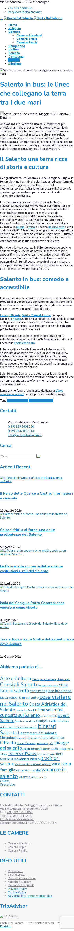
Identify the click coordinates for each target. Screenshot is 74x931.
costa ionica (24, 710)
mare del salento (43, 733)
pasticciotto (56, 226)
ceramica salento (48, 679)
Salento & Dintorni (20, 881)
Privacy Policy (17, 888)
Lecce (4, 315)
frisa (32, 226)
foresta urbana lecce (25, 721)
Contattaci (16, 56)
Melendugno (9, 737)
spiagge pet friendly (32, 748)
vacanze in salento (41, 400)
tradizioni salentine (29, 758)
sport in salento (50, 748)
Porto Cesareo (26, 743)
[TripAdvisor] (9, 916)
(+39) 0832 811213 (21, 430)
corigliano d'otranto (48, 685)
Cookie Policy (17, 892)
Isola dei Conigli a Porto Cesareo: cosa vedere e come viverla (32, 605)
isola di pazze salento (27, 727)
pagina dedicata (24, 342)
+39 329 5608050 (20, 8)
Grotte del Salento (59, 721)
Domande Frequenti (21, 885)
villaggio (24, 776)
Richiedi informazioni (22, 878)
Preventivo (7, 784)
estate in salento (48, 716)
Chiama (5, 781)
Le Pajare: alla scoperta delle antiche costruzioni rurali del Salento (31, 568)
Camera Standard (29, 35)
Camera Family (26, 42)
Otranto (15, 315)
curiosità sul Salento (20, 715)
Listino (13, 49)
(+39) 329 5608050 (21, 426)
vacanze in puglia (28, 770)
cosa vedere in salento (19, 697)
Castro (35, 679)
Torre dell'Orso (22, 753)
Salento (14, 53)
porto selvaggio (44, 743)
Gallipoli (42, 721)
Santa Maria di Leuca (36, 315)
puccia (20, 226)
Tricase (16, 318)
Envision (5, 926)
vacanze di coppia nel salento (33, 764)
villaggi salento (39, 776)
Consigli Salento (17, 400)
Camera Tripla (26, 39)
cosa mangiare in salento (51, 690)
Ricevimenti (15, 871)
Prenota (14, 60)
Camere (14, 32)
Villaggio (14, 28)
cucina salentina (48, 709)
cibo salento (63, 679)
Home (12, 24)
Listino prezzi (16, 874)
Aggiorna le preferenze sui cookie (30, 895)
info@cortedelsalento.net (25, 12)
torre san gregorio (46, 754)
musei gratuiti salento (30, 738)
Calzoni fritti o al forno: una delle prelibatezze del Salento (27, 532)
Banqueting (16, 46)
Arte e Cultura (15, 678)
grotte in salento (8, 727)
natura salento (52, 737)
